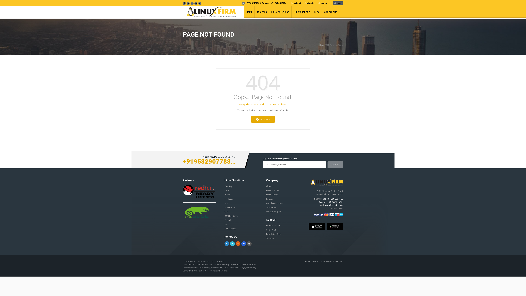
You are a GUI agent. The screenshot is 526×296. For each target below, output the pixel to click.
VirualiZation (230, 207)
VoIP (227, 224)
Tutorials (270, 238)
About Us (262, 12)
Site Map (338, 261)
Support (324, 3)
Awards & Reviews (274, 203)
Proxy (227, 194)
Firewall (228, 220)
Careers (269, 199)
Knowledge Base (273, 234)
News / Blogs (272, 194)
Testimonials (272, 207)
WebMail (297, 3)
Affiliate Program (273, 211)
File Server (229, 199)
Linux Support (302, 12)
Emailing (228, 186)
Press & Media (272, 190)
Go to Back (264, 119)
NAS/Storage (230, 228)
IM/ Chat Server (231, 216)
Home (249, 12)
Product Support (273, 225)
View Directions (337, 208)
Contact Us (330, 12)
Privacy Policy (326, 261)
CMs (226, 211)
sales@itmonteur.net (334, 205)
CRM (227, 190)
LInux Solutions (280, 12)
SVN (226, 203)
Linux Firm (202, 261)
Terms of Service (311, 261)
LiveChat (311, 3)
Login (338, 3)
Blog (317, 12)
